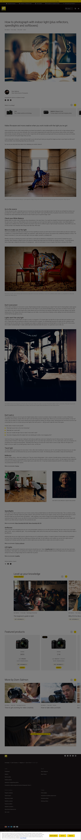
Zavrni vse (62, 835)
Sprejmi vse (71, 835)
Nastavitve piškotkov (53, 835)
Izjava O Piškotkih (23, 838)
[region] (40, 836)
